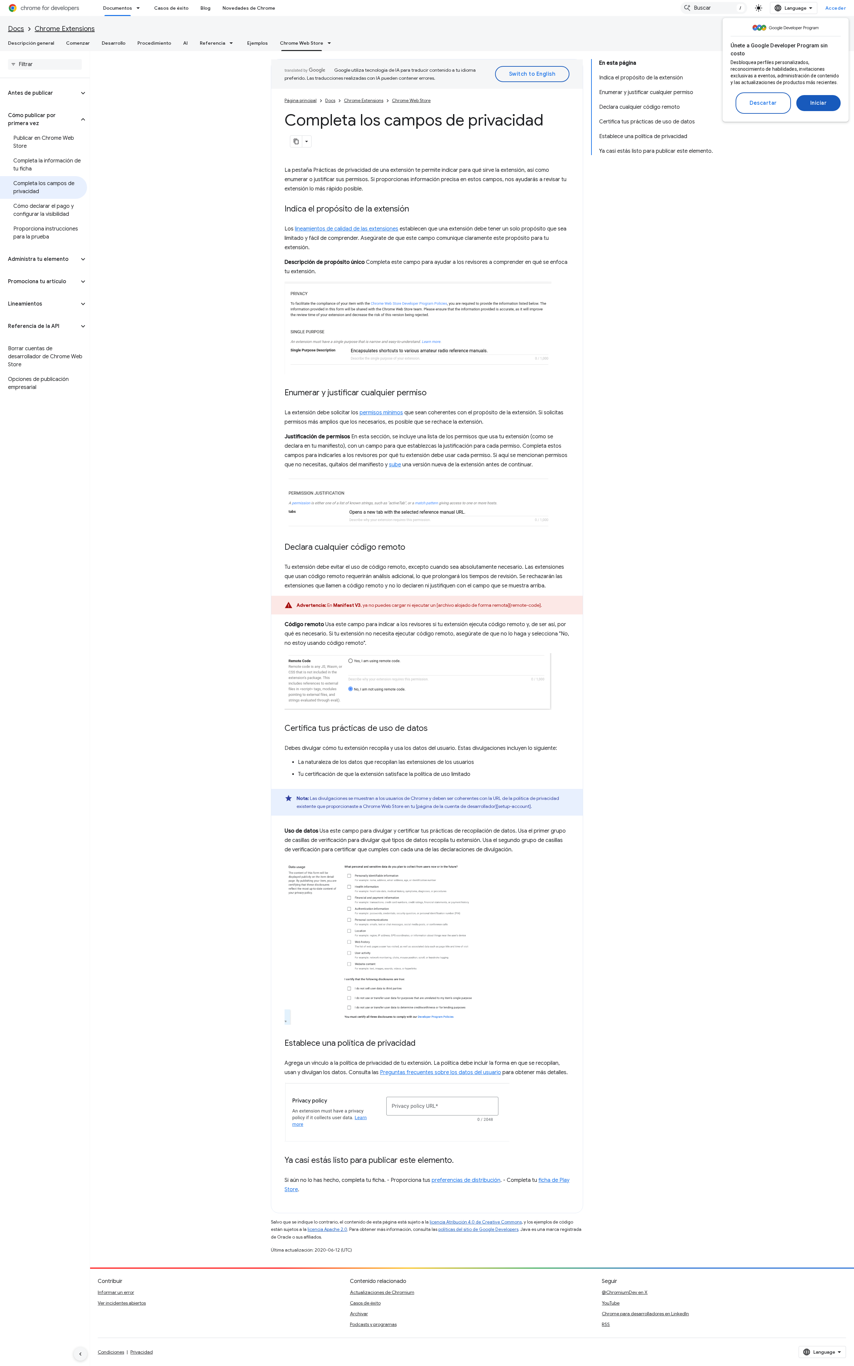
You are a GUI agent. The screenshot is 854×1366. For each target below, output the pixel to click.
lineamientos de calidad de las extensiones (346, 228)
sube (395, 464)
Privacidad (141, 1352)
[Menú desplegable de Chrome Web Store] (331, 43)
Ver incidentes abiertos (122, 1303)
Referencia (212, 43)
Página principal (301, 100)
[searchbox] (45, 64)
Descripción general (31, 43)
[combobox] (714, 8)
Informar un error (116, 1292)
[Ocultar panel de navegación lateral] (80, 1354)
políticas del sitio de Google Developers (478, 1229)
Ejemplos (257, 43)
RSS (606, 1324)
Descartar (763, 103)
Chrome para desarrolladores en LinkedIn (645, 1314)
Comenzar (78, 43)
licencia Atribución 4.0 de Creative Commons (476, 1222)
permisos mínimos (381, 412)
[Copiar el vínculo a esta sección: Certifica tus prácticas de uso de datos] (434, 729)
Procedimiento (154, 43)
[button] (39, 93)
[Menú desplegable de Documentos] (140, 8)
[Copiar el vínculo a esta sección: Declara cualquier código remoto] (412, 548)
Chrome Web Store (301, 43)
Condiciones (111, 1352)
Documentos (117, 8)
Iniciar (818, 103)
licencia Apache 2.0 (327, 1229)
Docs (16, 29)
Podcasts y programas (373, 1324)
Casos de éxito (171, 8)
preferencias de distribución (466, 1180)
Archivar (359, 1314)
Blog (205, 8)
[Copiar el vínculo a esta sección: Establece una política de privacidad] (422, 1044)
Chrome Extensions (65, 29)
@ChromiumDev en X (625, 1292)
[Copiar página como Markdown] (296, 141)
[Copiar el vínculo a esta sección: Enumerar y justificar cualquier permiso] (433, 393)
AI (185, 43)
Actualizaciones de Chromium (382, 1292)
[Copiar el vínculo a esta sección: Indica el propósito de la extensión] (415, 209)
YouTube (610, 1303)
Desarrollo (113, 43)
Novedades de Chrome (249, 8)
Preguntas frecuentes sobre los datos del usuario (440, 1072)
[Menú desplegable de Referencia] (233, 43)
